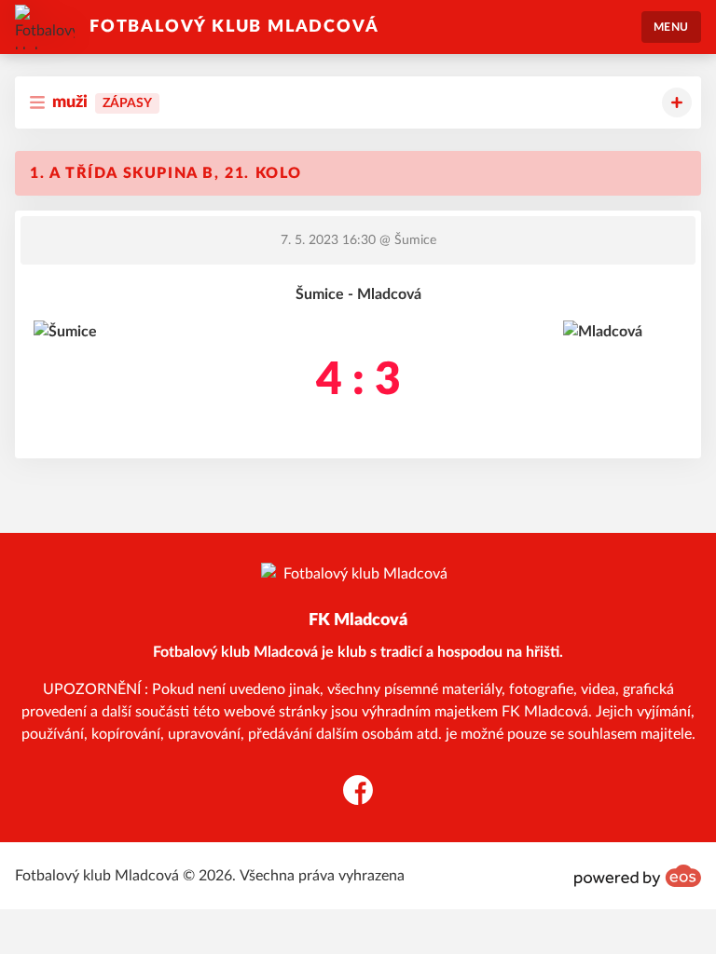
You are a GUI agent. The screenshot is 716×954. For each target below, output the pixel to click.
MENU (671, 27)
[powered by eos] (637, 876)
